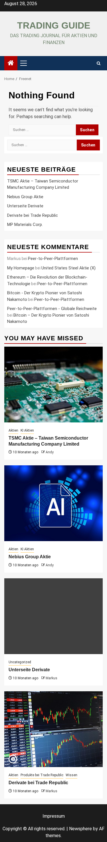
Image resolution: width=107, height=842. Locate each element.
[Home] (11, 63)
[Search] (98, 63)
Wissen (71, 775)
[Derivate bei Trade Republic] (53, 729)
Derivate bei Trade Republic (32, 215)
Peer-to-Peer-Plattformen (53, 258)
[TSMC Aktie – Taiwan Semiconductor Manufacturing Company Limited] (53, 384)
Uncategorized (20, 662)
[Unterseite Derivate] (53, 616)
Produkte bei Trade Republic (42, 775)
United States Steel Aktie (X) (68, 268)
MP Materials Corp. (25, 224)
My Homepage (20, 268)
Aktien (13, 430)
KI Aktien (27, 430)
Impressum (54, 816)
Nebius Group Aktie (25, 196)
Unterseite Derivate (25, 205)
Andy (50, 452)
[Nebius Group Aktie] (53, 503)
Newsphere (80, 828)
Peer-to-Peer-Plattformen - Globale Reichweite (52, 308)
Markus (51, 678)
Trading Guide (53, 25)
